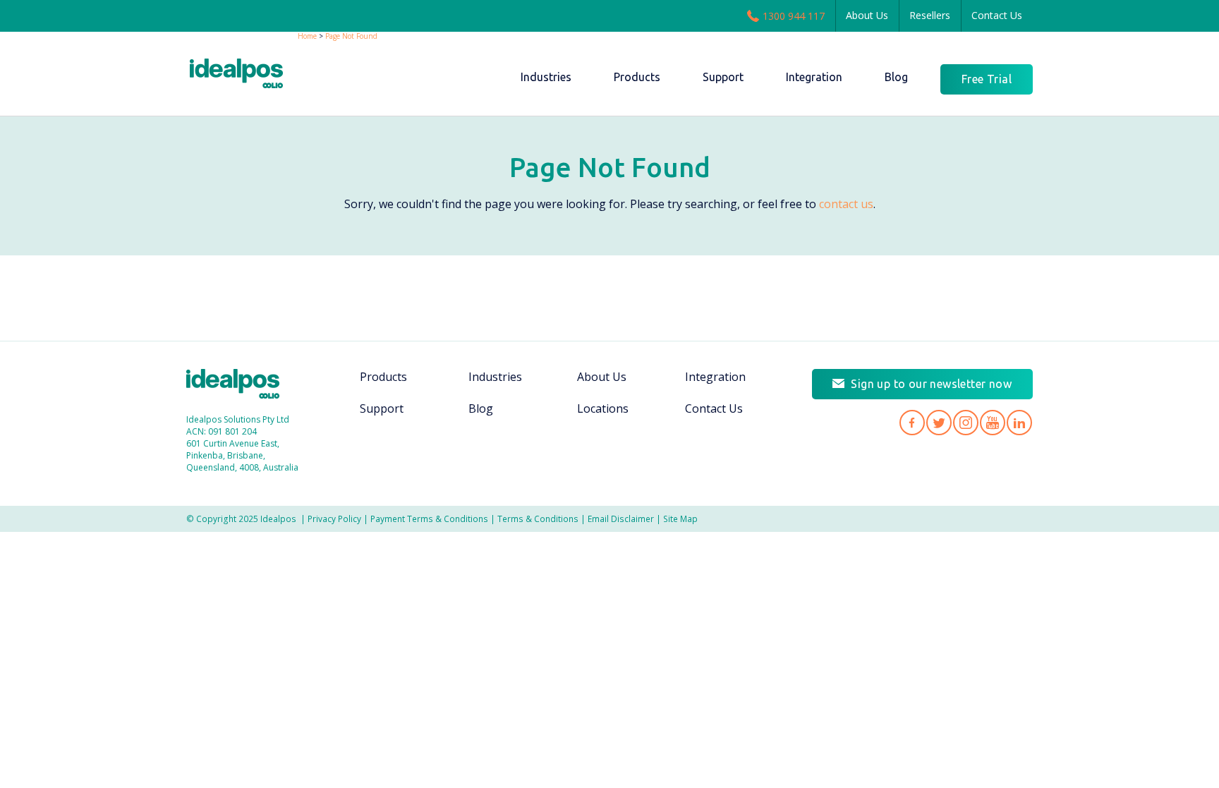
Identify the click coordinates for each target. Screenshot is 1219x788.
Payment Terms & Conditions (429, 518)
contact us (846, 204)
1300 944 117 (794, 16)
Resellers (929, 15)
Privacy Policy (334, 518)
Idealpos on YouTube (992, 422)
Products (383, 376)
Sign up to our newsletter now (931, 383)
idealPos (244, 75)
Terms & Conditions (537, 518)
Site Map (680, 518)
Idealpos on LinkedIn (1019, 422)
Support (382, 408)
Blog (480, 408)
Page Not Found (351, 36)
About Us (867, 15)
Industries (495, 376)
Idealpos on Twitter (939, 422)
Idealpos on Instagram (965, 422)
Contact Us (996, 15)
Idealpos (240, 385)
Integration (715, 376)
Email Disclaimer (621, 518)
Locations (603, 408)
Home (307, 36)
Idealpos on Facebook (912, 422)
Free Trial (987, 79)
